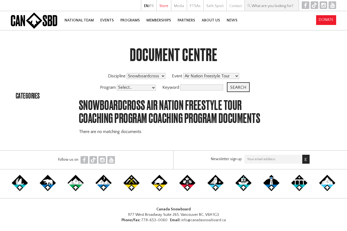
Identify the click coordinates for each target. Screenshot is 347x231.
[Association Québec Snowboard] (215, 190)
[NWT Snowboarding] (48, 190)
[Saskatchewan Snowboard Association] (131, 190)
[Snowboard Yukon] (20, 190)
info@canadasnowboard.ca (203, 220)
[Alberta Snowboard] (103, 190)
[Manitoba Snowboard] (159, 190)
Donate (326, 20)
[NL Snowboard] (327, 190)
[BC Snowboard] (76, 190)
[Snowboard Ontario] (187, 190)
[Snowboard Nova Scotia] (271, 190)
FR (152, 6)
